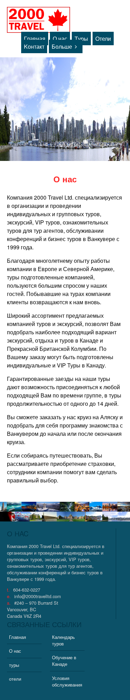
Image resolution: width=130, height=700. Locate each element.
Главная (34, 38)
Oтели (103, 38)
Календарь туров (63, 640)
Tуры (81, 38)
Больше (62, 46)
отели (15, 678)
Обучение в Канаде (64, 660)
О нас (60, 38)
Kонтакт (34, 46)
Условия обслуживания (67, 681)
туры (14, 665)
